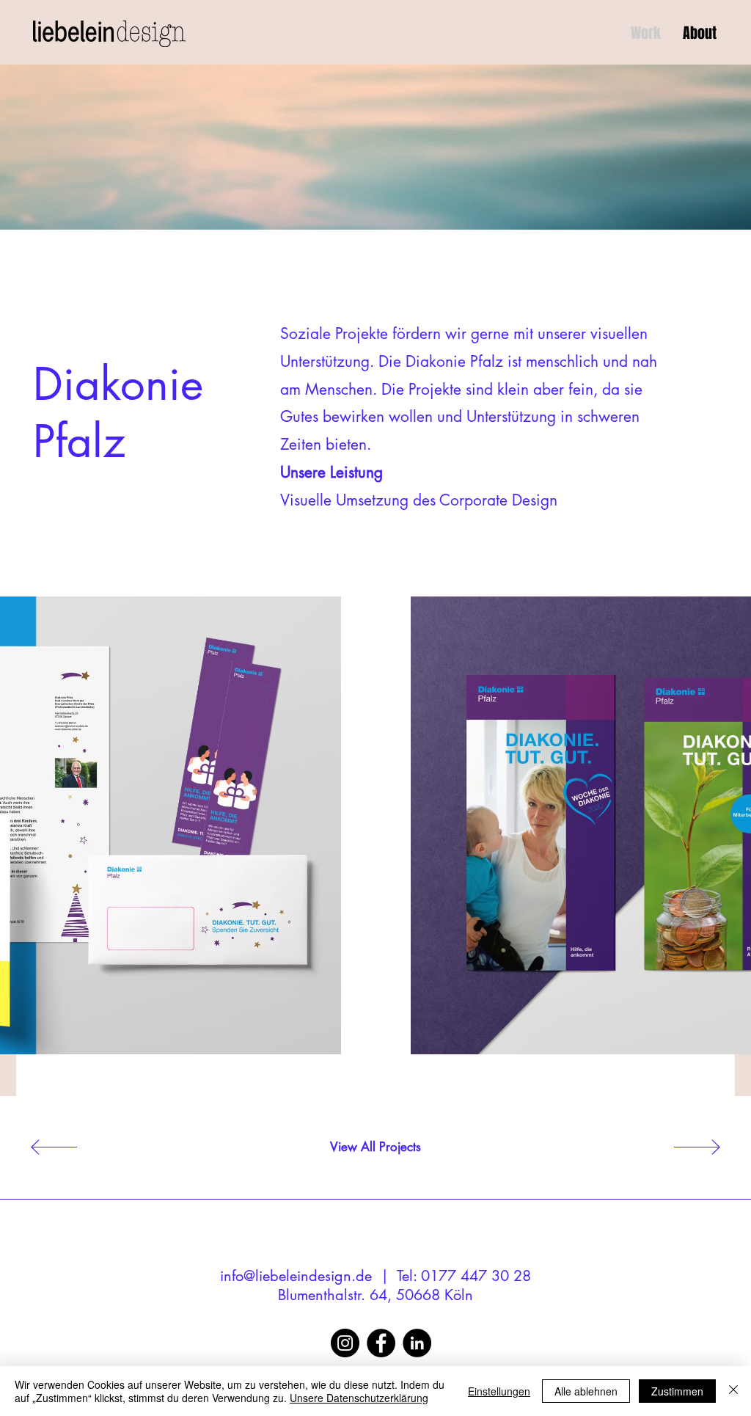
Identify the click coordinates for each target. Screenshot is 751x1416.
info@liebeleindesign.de (296, 1275)
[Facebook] (381, 1343)
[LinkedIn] (417, 1343)
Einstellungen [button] (499, 1391)
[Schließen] (733, 1391)
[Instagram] (345, 1343)
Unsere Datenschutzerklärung (359, 1397)
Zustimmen (677, 1391)
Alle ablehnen (586, 1391)
